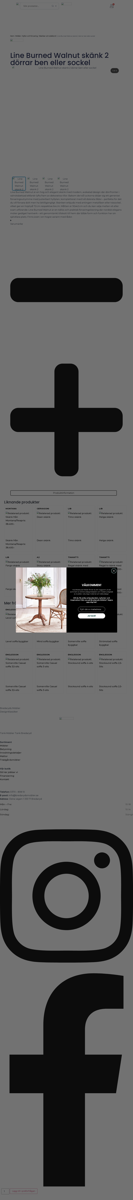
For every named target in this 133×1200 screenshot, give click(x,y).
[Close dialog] (114, 571)
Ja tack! (91, 615)
